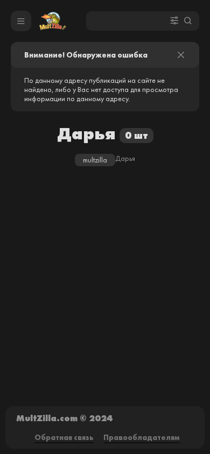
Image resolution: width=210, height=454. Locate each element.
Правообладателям (141, 437)
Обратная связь (64, 437)
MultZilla (95, 160)
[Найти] (188, 21)
